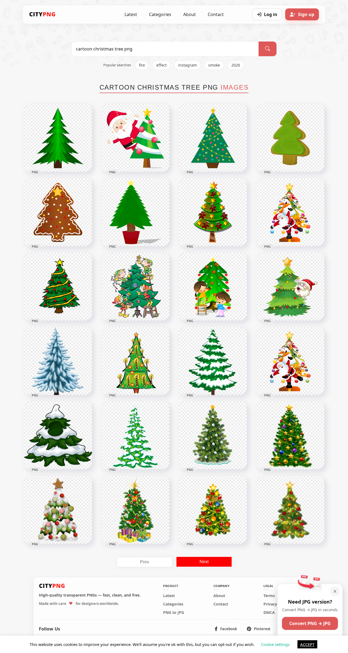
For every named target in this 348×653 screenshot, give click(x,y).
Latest (131, 14)
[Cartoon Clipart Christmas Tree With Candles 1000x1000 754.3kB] (135, 361)
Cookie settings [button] (275, 644)
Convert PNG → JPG (310, 623)
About (189, 14)
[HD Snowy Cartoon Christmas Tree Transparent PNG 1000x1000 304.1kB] (135, 435)
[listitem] (226, 629)
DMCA (269, 612)
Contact (216, 14)
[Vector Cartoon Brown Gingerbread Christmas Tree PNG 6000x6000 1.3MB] (58, 212)
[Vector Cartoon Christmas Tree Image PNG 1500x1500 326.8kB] (213, 138)
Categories (160, 14)
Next (204, 561)
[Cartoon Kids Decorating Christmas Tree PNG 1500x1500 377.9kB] (213, 287)
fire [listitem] (142, 65)
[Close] (335, 591)
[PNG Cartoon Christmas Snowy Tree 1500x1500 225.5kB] (58, 435)
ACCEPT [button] (307, 644)
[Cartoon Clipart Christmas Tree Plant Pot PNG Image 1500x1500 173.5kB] (135, 212)
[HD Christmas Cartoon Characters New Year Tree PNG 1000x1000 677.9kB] (290, 361)
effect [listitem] (161, 65)
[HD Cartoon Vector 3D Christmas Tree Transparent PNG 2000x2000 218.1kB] (290, 138)
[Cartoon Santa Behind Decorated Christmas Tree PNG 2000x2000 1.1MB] (290, 287)
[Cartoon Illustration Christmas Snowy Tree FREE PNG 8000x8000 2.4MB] (213, 361)
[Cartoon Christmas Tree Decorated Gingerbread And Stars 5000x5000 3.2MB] (213, 212)
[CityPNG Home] (42, 14)
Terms (269, 595)
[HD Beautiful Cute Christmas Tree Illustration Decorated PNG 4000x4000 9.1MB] (213, 435)
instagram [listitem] (187, 65)
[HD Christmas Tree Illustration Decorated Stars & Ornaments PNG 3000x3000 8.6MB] (290, 435)
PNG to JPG (173, 612)
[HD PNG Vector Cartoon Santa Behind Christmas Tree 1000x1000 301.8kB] (135, 138)
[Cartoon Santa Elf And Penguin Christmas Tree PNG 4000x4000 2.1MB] (290, 212)
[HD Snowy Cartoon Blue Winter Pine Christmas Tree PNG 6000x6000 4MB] (58, 361)
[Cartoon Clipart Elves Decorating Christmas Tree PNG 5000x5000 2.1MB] (135, 287)
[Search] (267, 49)
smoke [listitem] (214, 65)
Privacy (270, 604)
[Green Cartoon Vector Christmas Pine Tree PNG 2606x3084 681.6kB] (58, 138)
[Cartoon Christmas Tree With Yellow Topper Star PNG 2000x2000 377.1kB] (58, 287)
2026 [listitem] (235, 65)
